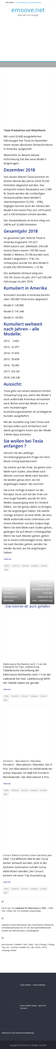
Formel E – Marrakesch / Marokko (11, 595)
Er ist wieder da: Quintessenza (28, 2)
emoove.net (28, 10)
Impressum (6, 1033)
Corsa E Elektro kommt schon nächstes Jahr (27, 855)
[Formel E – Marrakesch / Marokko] (27, 709)
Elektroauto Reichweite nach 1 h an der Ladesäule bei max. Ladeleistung (42, 591)
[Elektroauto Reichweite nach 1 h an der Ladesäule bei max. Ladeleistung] (27, 612)
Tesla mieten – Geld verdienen (32, 985)
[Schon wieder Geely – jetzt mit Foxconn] (10, 1005)
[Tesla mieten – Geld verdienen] (10, 985)
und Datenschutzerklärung (23, 1033)
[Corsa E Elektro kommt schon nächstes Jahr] (27, 803)
